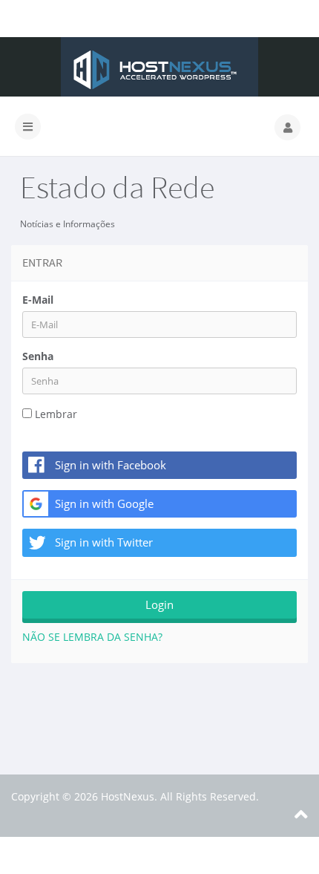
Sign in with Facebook (110, 464)
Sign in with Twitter (104, 542)
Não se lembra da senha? (92, 637)
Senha (37, 356)
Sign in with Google (104, 503)
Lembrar (56, 414)
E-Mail (37, 300)
